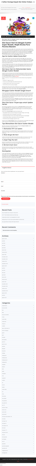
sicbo (3, 393)
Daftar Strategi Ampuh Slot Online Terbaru (17, 2)
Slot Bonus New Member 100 (7, 416)
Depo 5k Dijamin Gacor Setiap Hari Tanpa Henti (10, 212)
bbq (2, 310)
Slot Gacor (4, 427)
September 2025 (5, 263)
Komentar (3, 172)
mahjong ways (4, 357)
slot (21, 36)
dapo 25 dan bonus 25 (6, 328)
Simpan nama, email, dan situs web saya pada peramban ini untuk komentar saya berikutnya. (18, 196)
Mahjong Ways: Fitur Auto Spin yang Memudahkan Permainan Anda (13, 219)
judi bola (3, 346)
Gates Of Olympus (5, 330)
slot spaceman (4, 436)
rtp (2, 382)
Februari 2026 (4, 252)
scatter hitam (4, 389)
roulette (3, 380)
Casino (3, 316)
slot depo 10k (4, 421)
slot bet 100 (4, 409)
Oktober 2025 (4, 261)
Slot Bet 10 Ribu (4, 407)
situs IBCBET (4, 398)
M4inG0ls (4, 36)
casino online (4, 319)
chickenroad (4, 321)
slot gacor (23, 36)
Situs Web (3, 190)
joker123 (3, 341)
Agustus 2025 (4, 265)
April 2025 (3, 274)
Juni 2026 (3, 243)
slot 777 (3, 405)
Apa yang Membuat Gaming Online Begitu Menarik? (10, 221)
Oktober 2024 (4, 288)
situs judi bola (4, 400)
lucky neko (3, 350)
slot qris (3, 434)
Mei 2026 (3, 245)
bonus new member (5, 314)
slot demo (3, 418)
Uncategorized (27, 7)
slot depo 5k (4, 423)
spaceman (3, 443)
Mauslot (3, 366)
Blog (3, 312)
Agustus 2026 (4, 238)
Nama (2, 181)
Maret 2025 (4, 277)
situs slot (14, 36)
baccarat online (4, 307)
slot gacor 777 (4, 430)
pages (3, 371)
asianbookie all (4, 305)
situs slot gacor (18, 36)
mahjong (3, 353)
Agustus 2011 (4, 297)
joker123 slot (4, 344)
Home (23, 7)
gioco (3, 335)
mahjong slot (4, 355)
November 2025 (5, 259)
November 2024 (5, 286)
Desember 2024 (5, 283)
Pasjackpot (4, 373)
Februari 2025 (4, 279)
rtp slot (3, 384)
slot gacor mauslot (5, 204)
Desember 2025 (5, 256)
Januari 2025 (4, 281)
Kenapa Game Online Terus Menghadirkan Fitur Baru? (11, 217)
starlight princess (5, 450)
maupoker (3, 364)
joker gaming (4, 339)
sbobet (3, 387)
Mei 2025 (3, 272)
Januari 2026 (4, 254)
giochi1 (3, 332)
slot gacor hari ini (5, 432)
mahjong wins (4, 362)
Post (3, 375)
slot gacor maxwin (27, 36)
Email (2, 186)
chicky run (3, 323)
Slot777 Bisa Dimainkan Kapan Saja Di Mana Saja (10, 214)
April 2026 (3, 247)
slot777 (3, 441)
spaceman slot (4, 448)
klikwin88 (3, 348)
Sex (2, 391)
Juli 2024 (3, 295)
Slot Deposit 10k (5, 425)
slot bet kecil (4, 414)
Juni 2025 (3, 270)
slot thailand (4, 439)
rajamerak (3, 378)
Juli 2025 (3, 268)
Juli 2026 (3, 240)
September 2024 (5, 290)
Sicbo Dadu (4, 396)
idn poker (3, 337)
